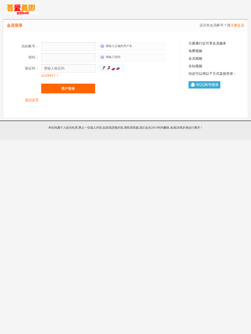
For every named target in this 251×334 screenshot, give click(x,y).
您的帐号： (30, 46)
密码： (33, 57)
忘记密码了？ (50, 75)
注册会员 (237, 25)
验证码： (32, 68)
